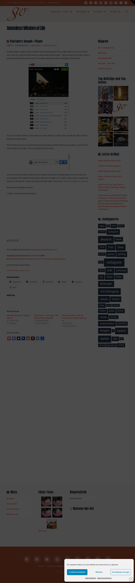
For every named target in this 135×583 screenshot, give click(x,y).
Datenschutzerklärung (104, 578)
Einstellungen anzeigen (120, 572)
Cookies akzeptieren (77, 572)
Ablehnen (99, 572)
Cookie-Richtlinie (90, 578)
